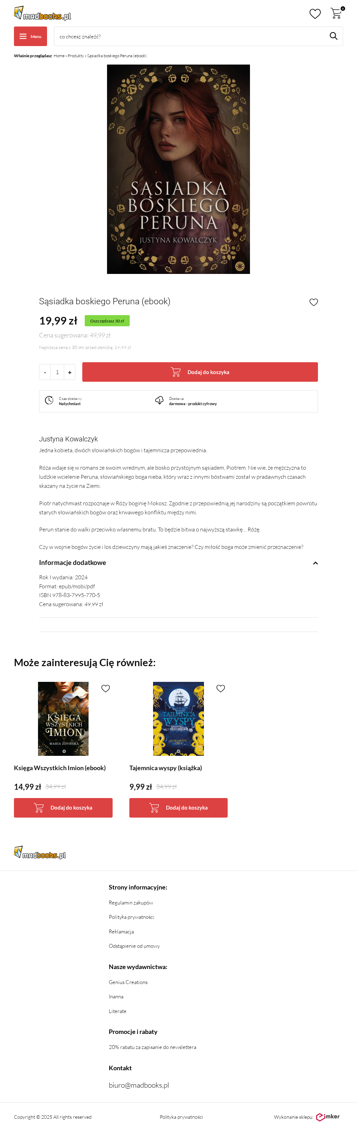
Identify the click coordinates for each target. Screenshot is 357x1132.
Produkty (76, 55)
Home (59, 55)
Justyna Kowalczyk (68, 439)
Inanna (116, 996)
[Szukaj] (334, 36)
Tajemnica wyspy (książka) (165, 768)
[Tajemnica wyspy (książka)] (178, 719)
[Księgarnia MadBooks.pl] (42, 13)
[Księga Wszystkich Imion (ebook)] (63, 719)
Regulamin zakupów (131, 902)
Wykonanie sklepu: (293, 1117)
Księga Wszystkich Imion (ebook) (60, 768)
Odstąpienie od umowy (134, 946)
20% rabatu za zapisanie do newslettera (152, 1047)
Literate (118, 1011)
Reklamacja (121, 931)
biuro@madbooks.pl (139, 1084)
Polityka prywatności (131, 917)
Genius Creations (128, 982)
